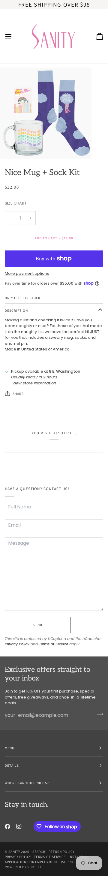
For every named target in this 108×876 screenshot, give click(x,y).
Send (37, 625)
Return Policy (61, 851)
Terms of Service (53, 644)
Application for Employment (31, 861)
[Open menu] (14, 36)
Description (16, 310)
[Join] (98, 714)
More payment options (27, 273)
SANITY (14, 851)
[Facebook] (7, 826)
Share (18, 393)
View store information (34, 383)
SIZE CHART (15, 203)
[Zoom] (11, 147)
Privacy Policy (17, 644)
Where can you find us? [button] (27, 783)
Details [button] (12, 765)
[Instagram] (19, 826)
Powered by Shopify (23, 867)
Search (38, 851)
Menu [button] (9, 748)
